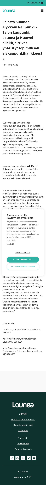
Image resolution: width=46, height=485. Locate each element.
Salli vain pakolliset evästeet (23, 267)
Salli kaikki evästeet (22, 260)
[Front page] (9, 10)
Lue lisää (10, 244)
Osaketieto (23, 438)
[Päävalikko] (42, 10)
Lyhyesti (23, 413)
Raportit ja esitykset (23, 425)
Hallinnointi (23, 443)
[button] (35, 3)
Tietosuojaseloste (23, 449)
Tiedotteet (23, 430)
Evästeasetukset (22, 252)
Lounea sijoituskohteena (23, 419)
